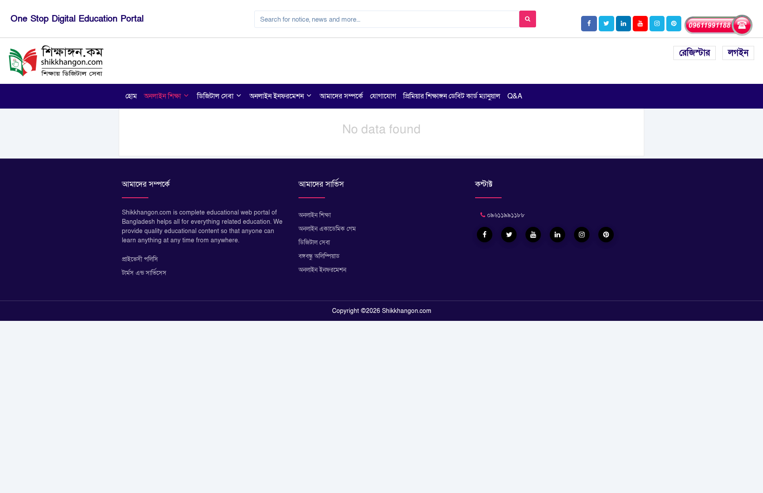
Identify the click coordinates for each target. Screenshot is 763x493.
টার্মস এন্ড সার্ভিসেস (144, 273)
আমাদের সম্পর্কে (341, 96)
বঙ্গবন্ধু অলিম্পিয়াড (319, 256)
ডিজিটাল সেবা (216, 96)
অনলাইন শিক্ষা (163, 96)
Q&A (514, 96)
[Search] (527, 19)
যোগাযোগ (383, 96)
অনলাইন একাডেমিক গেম (327, 229)
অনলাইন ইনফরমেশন (277, 96)
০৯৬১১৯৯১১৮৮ (505, 215)
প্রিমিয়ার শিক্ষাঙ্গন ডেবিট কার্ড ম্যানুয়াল (451, 96)
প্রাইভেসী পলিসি (140, 259)
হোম (131, 96)
